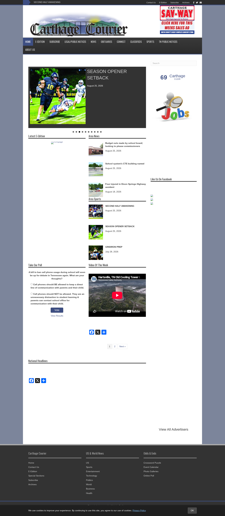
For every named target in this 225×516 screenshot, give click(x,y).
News (93, 42)
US (87, 463)
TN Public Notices (168, 42)
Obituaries (106, 42)
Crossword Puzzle (152, 463)
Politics (89, 480)
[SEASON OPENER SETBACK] (96, 232)
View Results (57, 316)
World (89, 484)
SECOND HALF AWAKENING (47, 2)
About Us (30, 50)
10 (101, 132)
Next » (122, 346)
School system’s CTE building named (124, 163)
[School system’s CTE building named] (96, 169)
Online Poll (149, 475)
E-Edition (163, 3)
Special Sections (36, 475)
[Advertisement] (174, 149)
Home (28, 42)
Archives (185, 3)
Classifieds (136, 42)
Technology (91, 475)
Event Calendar (151, 467)
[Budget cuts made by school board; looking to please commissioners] (96, 148)
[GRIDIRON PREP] (96, 252)
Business (90, 488)
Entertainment (93, 471)
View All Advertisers (173, 429)
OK (192, 510)
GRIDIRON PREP (113, 247)
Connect (121, 42)
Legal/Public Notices (75, 42)
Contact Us (151, 3)
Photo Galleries (151, 471)
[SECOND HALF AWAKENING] (96, 211)
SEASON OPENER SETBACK (120, 226)
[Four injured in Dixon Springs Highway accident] (96, 189)
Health (89, 493)
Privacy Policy (139, 510)
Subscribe (174, 3)
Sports (150, 42)
